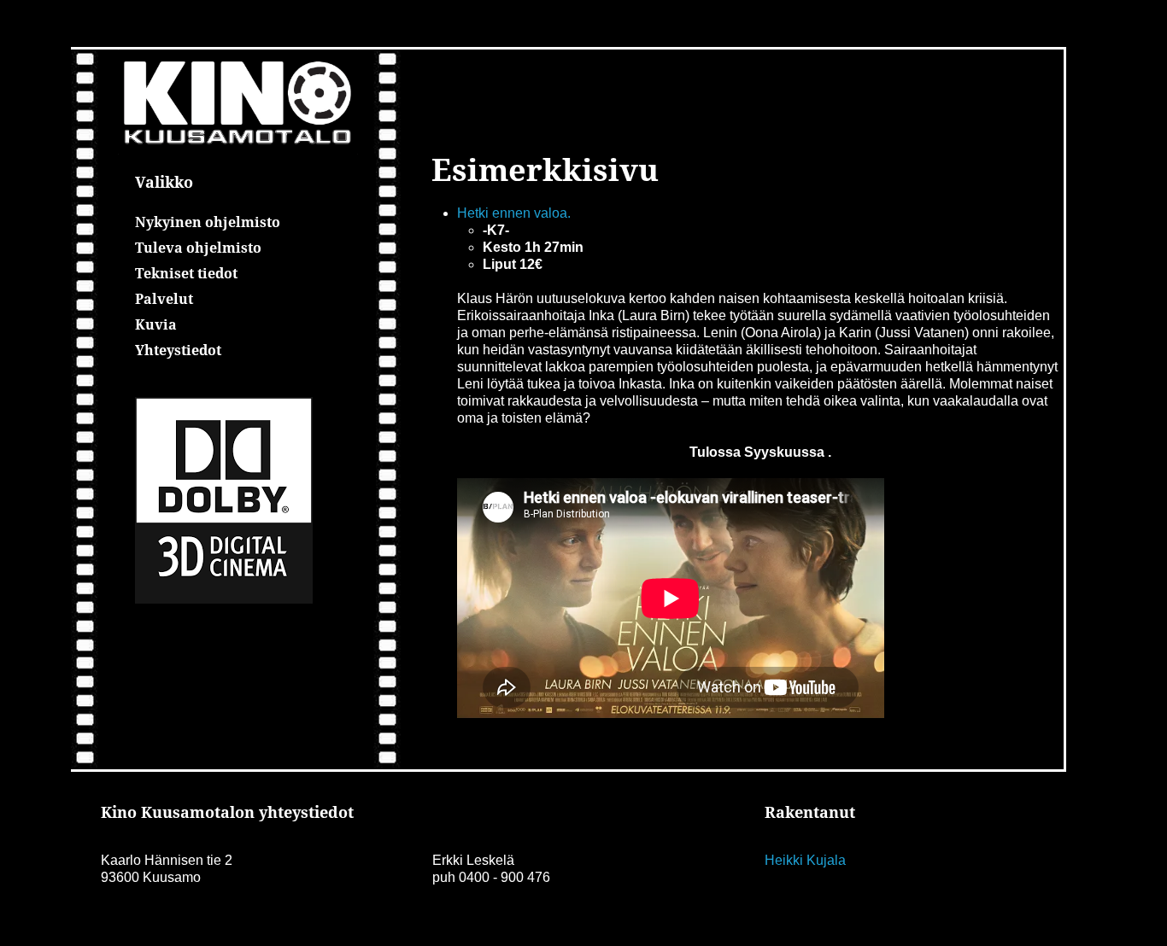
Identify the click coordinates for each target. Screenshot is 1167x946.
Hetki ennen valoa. (514, 213)
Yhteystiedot (178, 350)
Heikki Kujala (805, 860)
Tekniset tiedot (186, 273)
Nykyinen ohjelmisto (207, 222)
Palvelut (164, 298)
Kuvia (156, 324)
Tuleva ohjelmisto (198, 247)
